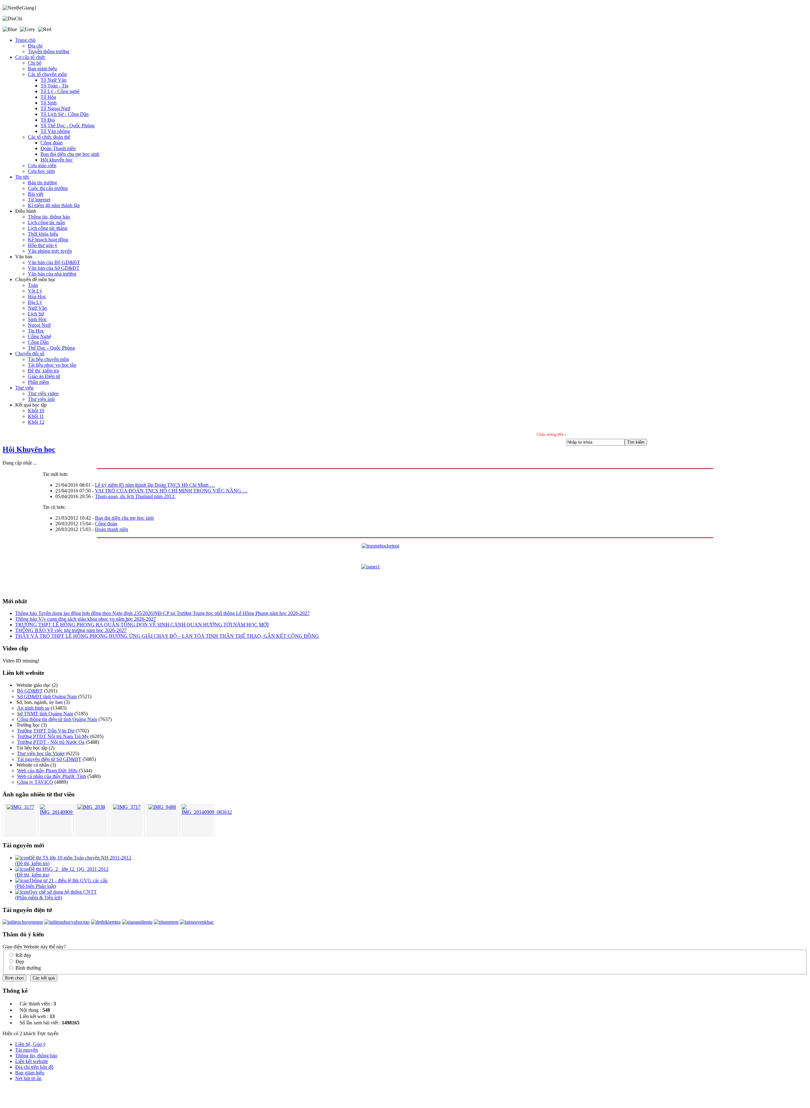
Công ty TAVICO (35, 782)
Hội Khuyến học (29, 449)
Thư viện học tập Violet (41, 753)
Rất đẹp (23, 955)
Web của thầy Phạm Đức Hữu (47, 770)
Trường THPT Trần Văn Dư (45, 730)
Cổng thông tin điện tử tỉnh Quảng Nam (57, 719)
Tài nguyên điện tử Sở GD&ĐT (49, 759)
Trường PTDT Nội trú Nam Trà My (53, 736)
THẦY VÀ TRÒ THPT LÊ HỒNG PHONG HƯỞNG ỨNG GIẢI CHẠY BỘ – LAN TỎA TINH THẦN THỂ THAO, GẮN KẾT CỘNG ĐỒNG (167, 636)
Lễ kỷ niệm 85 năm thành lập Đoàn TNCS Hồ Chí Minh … (155, 485)
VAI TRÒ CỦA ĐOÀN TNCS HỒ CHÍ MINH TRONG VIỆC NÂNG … (171, 490)
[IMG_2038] (91, 807)
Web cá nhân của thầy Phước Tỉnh (51, 776)
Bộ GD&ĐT (30, 690)
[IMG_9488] (162, 807)
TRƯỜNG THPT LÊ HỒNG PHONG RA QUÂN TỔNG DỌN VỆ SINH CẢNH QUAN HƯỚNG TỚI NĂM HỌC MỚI (142, 624)
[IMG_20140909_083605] (65, 812)
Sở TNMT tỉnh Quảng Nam (45, 713)
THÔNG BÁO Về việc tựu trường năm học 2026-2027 (71, 630)
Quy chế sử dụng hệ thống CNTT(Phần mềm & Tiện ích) (56, 894)
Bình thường (28, 968)
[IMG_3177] (20, 807)
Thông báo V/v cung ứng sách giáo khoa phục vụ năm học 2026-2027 (85, 619)
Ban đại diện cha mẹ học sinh (124, 518)
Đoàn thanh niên (111, 529)
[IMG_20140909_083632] (207, 812)
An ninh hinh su (33, 708)
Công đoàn (106, 523)
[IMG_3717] (126, 807)
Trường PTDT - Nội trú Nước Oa (50, 742)
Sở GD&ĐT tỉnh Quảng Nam (47, 696)
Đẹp (20, 961)
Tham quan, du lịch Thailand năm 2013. (135, 496)
